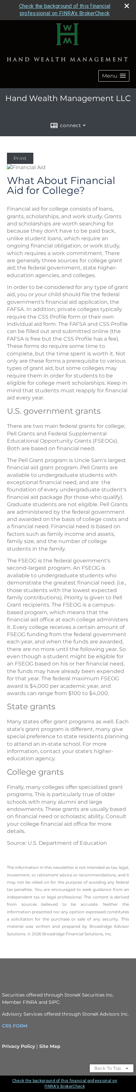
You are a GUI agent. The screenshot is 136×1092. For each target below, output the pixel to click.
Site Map (49, 1046)
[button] (113, 76)
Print (20, 158)
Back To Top (108, 1068)
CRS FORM (14, 1026)
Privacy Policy (18, 1046)
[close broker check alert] (126, 6)
